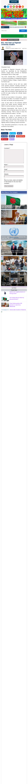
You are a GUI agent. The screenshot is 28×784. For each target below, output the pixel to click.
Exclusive (16, 39)
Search (23, 30)
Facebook (5, 133)
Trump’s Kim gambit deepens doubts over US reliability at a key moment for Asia (13, 252)
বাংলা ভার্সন (14, 1)
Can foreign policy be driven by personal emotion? (11, 206)
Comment (7, 148)
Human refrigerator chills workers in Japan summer (13, 283)
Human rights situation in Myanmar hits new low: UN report (14, 237)
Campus (11, 39)
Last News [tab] (14, 288)
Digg (20, 133)
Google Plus (21, 136)
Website (6, 174)
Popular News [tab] (14, 290)
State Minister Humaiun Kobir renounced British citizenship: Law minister (12, 267)
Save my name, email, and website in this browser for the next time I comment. (13, 181)
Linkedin (5, 136)
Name (6, 164)
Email (6, 169)
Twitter (13, 133)
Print (12, 139)
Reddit (12, 136)
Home (4, 39)
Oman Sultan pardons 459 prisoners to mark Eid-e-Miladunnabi (14, 222)
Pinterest (5, 139)
